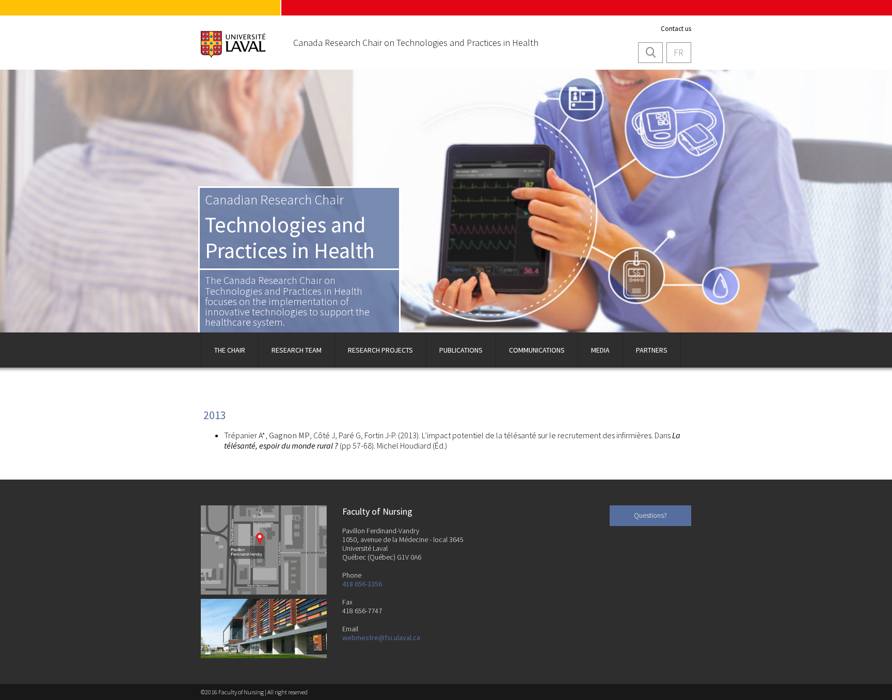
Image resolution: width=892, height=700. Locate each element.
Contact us (676, 28)
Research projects (380, 350)
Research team (297, 350)
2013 (214, 415)
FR (678, 52)
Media (600, 350)
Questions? (650, 515)
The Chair (229, 350)
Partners (651, 350)
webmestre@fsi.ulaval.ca (381, 637)
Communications (537, 350)
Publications (461, 350)
